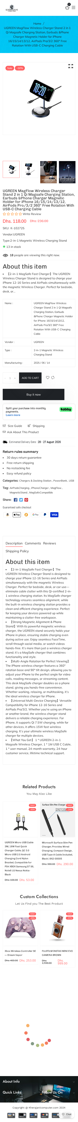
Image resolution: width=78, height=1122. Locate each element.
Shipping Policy (17, 551)
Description (14, 543)
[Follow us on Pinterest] (26, 500)
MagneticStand (18, 492)
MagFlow (56, 488)
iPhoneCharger (40, 488)
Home (37, 23)
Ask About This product (23, 432)
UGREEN (39, 342)
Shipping (38, 426)
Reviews (49, 543)
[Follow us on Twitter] (21, 500)
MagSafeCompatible (41, 492)
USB (71, 480)
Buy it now (33, 394)
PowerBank (60, 480)
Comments (33, 543)
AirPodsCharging (19, 488)
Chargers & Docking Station (35, 480)
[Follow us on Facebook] (16, 500)
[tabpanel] (11, 169)
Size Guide (14, 426)
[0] (67, 8)
